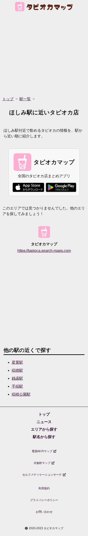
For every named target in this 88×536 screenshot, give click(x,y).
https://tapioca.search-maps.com (44, 251)
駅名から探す (44, 437)
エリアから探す (44, 429)
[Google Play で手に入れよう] (61, 187)
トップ (44, 414)
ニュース (44, 422)
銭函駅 (17, 378)
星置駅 (17, 362)
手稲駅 (17, 386)
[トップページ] (44, 7)
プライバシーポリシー (44, 500)
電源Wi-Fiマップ (42, 451)
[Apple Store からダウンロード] (28, 187)
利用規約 (44, 488)
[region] (44, 52)
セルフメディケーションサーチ (42, 474)
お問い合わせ (44, 511)
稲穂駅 (17, 370)
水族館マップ (42, 463)
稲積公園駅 (21, 394)
